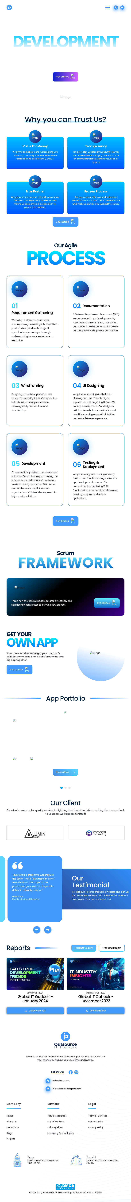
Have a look (62, 772)
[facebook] (71, 1072)
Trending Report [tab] (111, 947)
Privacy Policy (95, 1127)
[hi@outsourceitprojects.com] (122, 7)
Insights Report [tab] (84, 947)
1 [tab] (61, 788)
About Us (11, 1121)
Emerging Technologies (60, 1133)
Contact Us (13, 1127)
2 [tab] (65, 788)
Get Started (62, 76)
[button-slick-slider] (36, 929)
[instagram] (76, 1072)
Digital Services (55, 1121)
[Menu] (107, 7)
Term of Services (97, 1115)
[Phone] (116, 7)
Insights (11, 1139)
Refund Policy (95, 1121)
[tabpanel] (65, 741)
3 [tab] (69, 788)
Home (10, 1115)
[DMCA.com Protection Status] (65, 1186)
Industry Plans (55, 1127)
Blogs (9, 1133)
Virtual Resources (57, 1115)
